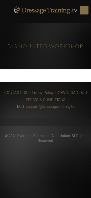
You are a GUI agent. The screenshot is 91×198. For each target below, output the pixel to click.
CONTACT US (15, 92)
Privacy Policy (42, 92)
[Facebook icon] (46, 148)
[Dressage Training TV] (45, 10)
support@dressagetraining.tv (50, 106)
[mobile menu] (84, 10)
